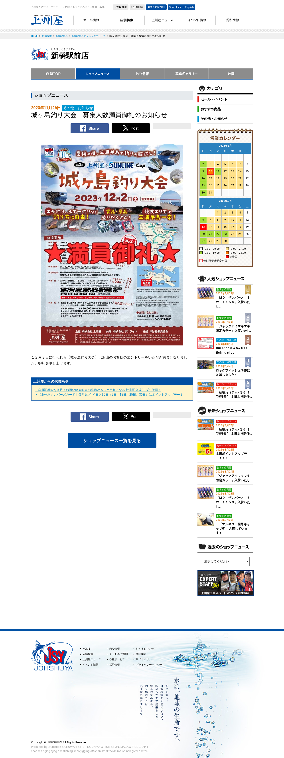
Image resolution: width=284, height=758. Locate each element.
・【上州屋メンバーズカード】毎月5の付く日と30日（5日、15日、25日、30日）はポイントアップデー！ (109, 394)
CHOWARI (70, 746)
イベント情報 (91, 664)
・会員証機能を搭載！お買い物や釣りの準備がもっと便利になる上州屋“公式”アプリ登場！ (98, 390)
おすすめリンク (145, 648)
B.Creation (54, 746)
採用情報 (114, 664)
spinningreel (130, 751)
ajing (54, 751)
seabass (36, 751)
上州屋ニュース (92, 659)
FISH (107, 746)
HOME (86, 648)
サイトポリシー (145, 659)
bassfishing (65, 751)
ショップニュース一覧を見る (112, 440)
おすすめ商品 (211, 109)
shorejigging (81, 751)
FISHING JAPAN (90, 746)
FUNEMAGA (120, 746)
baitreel (143, 751)
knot (105, 751)
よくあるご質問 (118, 654)
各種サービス (117, 659)
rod (119, 751)
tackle (112, 751)
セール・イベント (214, 99)
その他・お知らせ (214, 119)
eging (46, 751)
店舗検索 (88, 654)
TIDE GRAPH (140, 746)
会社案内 (141, 654)
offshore (96, 751)
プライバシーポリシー (149, 664)
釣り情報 (114, 648)
